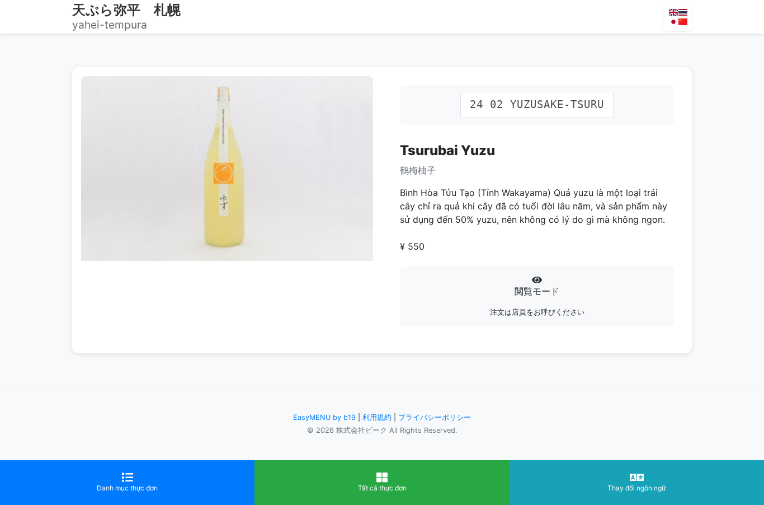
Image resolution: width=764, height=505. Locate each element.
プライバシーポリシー (434, 417)
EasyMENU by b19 (324, 417)
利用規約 (377, 417)
